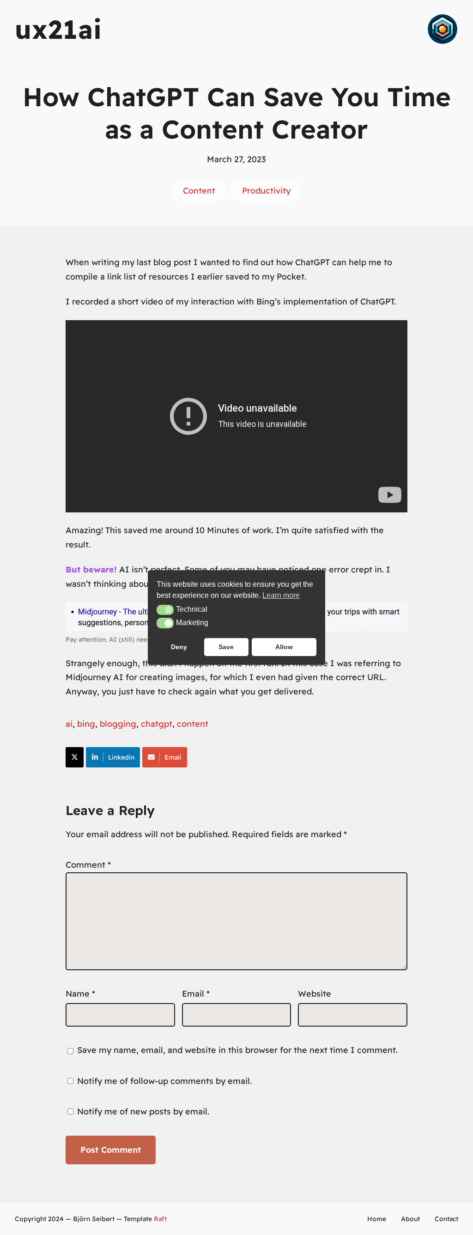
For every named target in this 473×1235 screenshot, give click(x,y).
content (192, 723)
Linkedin (121, 757)
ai (69, 723)
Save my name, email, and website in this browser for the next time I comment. (237, 1050)
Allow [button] (284, 647)
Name (80, 993)
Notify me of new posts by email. (143, 1111)
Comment (88, 864)
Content (199, 190)
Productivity (266, 190)
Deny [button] (179, 647)
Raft (160, 1219)
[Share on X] (75, 757)
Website (314, 993)
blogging (118, 723)
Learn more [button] (281, 595)
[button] (165, 610)
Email (173, 757)
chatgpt (156, 723)
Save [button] (226, 647)
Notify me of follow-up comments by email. (164, 1081)
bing (86, 723)
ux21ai (58, 29)
